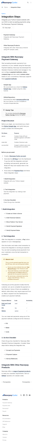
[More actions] (31, 2)
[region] (16, 306)
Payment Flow (18, 170)
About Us (5, 434)
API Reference (6, 421)
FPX (3, 308)
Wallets (4, 311)
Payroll (4, 411)
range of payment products (21, 371)
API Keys (15, 159)
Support (5, 424)
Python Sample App (10, 126)
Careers (5, 437)
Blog (4, 427)
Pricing (4, 440)
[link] (16, 37)
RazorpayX (5, 408)
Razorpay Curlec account (18, 156)
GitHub (4, 375)
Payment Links (6, 405)
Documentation (6, 418)
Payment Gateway (7, 402)
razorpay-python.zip (22, 99)
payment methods (11, 79)
